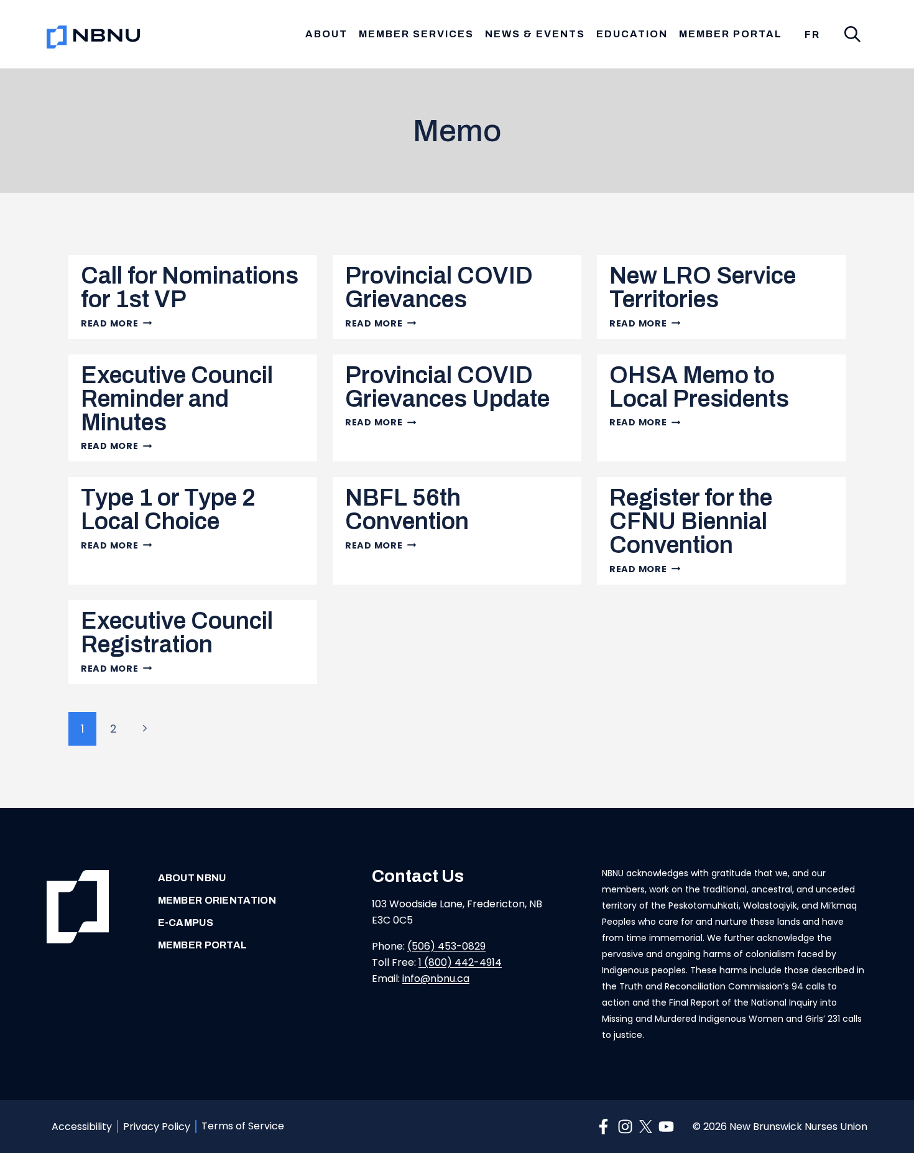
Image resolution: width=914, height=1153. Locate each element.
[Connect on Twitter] (645, 1126)
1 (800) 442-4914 (460, 962)
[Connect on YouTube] (666, 1126)
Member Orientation (217, 900)
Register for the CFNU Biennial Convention (690, 521)
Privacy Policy (156, 1126)
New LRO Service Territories (702, 287)
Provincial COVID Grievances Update (447, 387)
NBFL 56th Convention (407, 509)
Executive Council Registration (177, 632)
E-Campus (185, 922)
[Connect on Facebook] (603, 1126)
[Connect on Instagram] (625, 1126)
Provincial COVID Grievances (439, 287)
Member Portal (730, 34)
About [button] (326, 34)
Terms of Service (242, 1126)
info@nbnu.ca (435, 978)
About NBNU (192, 878)
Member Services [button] (416, 34)
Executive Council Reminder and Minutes (177, 399)
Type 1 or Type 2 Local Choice (168, 509)
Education (632, 34)
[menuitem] (812, 35)
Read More (116, 323)
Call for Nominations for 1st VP (189, 287)
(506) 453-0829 (446, 946)
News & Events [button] (535, 34)
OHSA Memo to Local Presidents (699, 387)
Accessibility (82, 1126)
